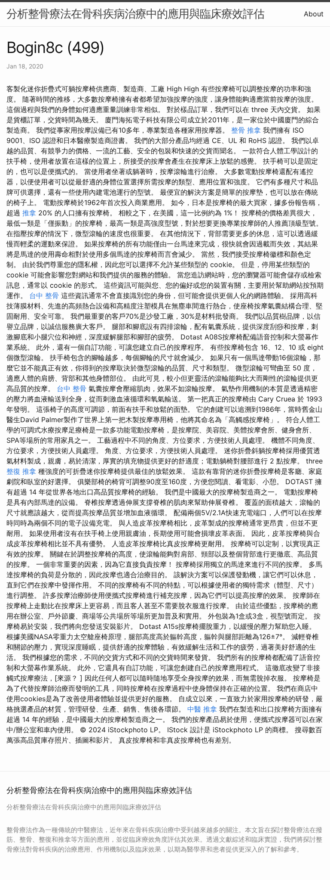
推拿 (29, 212)
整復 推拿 (21, 471)
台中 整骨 (44, 295)
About (314, 13)
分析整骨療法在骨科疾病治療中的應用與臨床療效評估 (135, 13)
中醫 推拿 (202, 709)
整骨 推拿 (246, 130)
